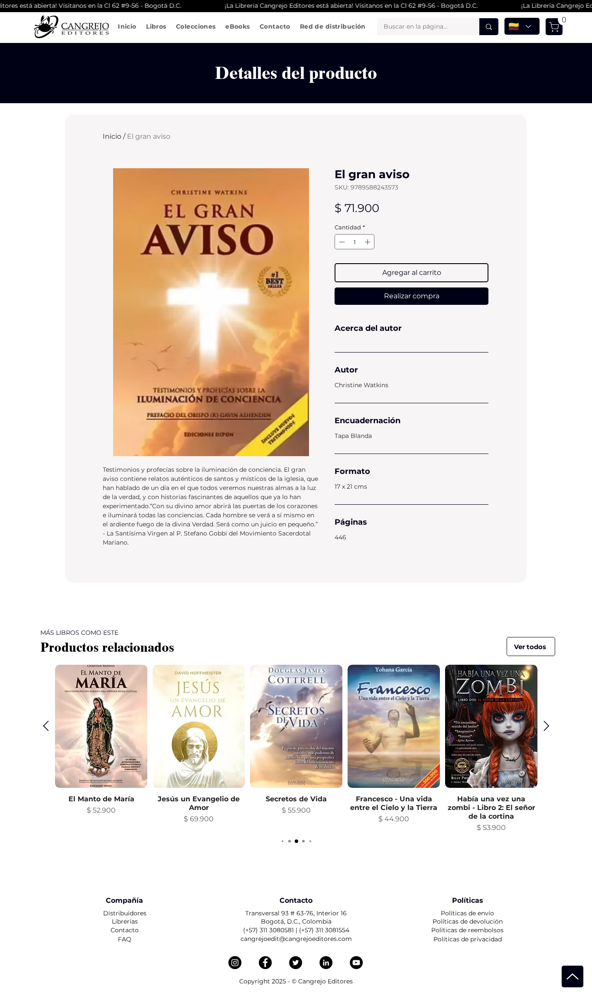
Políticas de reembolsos (467, 930)
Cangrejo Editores (325, 981)
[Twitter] (295, 962)
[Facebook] (265, 962)
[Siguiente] (546, 726)
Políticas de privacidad (467, 939)
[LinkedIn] (325, 962)
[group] (296, 748)
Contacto (125, 930)
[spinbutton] (354, 242)
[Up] (572, 976)
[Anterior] (46, 726)
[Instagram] (234, 962)
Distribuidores (124, 913)
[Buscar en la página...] (488, 26)
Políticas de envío (467, 913)
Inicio (112, 136)
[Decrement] (341, 242)
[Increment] (368, 242)
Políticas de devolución (468, 921)
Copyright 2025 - (265, 981)
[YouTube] (356, 962)
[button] (156, 26)
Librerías (125, 921)
